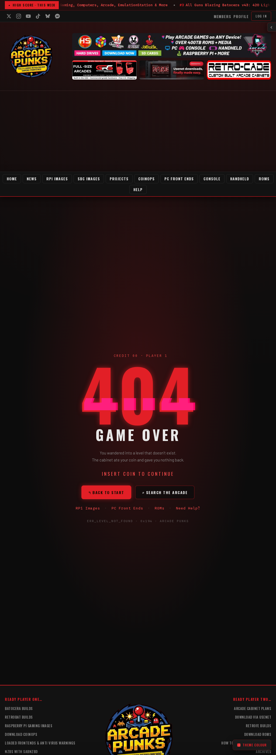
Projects (119, 178)
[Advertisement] (138, 131)
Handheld (239, 178)
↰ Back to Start (106, 492)
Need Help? (188, 508)
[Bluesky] (48, 16)
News (32, 178)
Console (211, 178)
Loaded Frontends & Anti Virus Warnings (40, 743)
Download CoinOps (21, 734)
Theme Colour (255, 745)
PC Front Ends (179, 178)
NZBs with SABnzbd (21, 751)
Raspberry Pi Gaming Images (28, 725)
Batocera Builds (19, 708)
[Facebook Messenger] (57, 16)
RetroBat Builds (19, 717)
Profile (241, 16)
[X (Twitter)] (9, 16)
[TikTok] (38, 16)
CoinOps (146, 178)
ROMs (264, 178)
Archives (263, 751)
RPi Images (57, 178)
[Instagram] (19, 16)
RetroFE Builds (258, 725)
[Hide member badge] (271, 27)
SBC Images (89, 178)
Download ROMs (257, 734)
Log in (261, 16)
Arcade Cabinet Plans (252, 708)
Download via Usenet (253, 717)
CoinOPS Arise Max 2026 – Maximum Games (212, 5)
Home (12, 178)
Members (222, 16)
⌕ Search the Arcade (165, 492)
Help (138, 189)
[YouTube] (28, 16)
